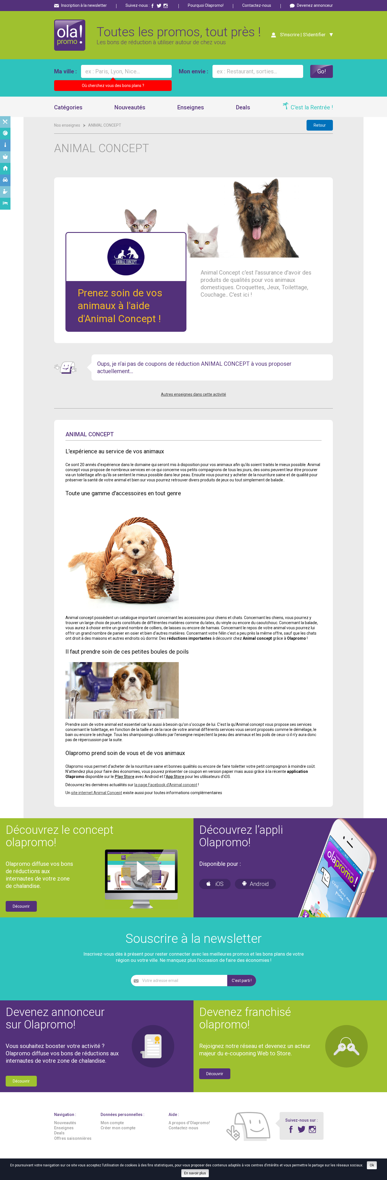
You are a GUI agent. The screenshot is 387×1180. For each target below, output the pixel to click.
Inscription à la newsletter (84, 5)
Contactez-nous (256, 5)
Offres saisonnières (73, 1138)
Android (259, 884)
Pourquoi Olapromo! (206, 5)
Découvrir (21, 906)
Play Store (124, 776)
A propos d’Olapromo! (189, 1123)
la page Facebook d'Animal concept (165, 785)
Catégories (68, 107)
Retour (320, 125)
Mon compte (112, 1123)
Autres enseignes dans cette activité (193, 394)
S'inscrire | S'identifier (303, 34)
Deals (243, 107)
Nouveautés (129, 107)
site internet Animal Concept (96, 792)
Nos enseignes (67, 125)
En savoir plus (195, 1173)
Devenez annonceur (315, 5)
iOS (219, 884)
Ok (372, 1165)
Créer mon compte (118, 1128)
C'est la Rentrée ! (312, 107)
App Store (175, 776)
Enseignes (190, 107)
